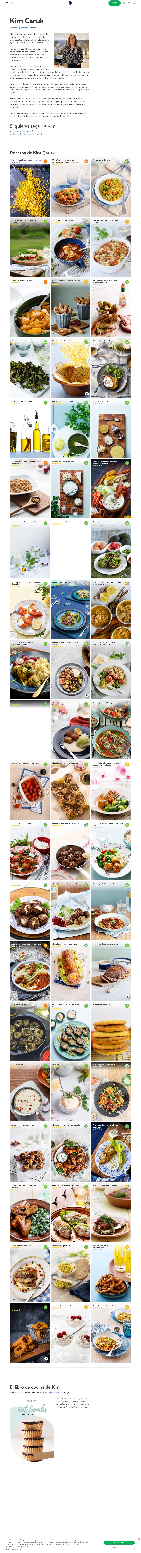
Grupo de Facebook (22, 134)
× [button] (139, 1539)
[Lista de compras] (128, 3)
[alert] (70, 1545)
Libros (33, 27)
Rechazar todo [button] (119, 1547)
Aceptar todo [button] (119, 1542)
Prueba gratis (114, 3)
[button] (48, 1549)
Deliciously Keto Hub (51, 1392)
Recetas (24, 27)
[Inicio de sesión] (134, 3)
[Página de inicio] (70, 3)
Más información (22, 1547)
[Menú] (7, 3)
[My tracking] (123, 3)
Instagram (18, 131)
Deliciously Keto (27, 37)
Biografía (14, 27)
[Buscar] (12, 3)
